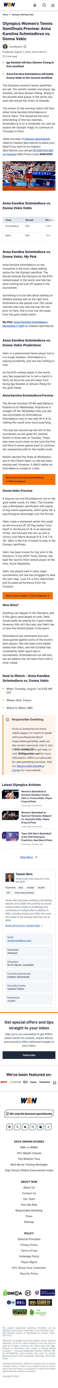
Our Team (29, 1199)
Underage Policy (29, 1256)
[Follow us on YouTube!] (25, 1127)
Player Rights (29, 1262)
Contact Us (29, 1193)
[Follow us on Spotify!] (40, 1127)
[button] (53, 5)
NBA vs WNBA (29, 1147)
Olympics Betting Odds (23, 14)
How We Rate (29, 1204)
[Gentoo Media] (16, 1302)
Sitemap (29, 1221)
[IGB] (44, 1292)
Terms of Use (29, 1250)
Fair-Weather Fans (29, 1158)
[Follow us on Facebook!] (9, 1127)
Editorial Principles (29, 1239)
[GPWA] (20, 1312)
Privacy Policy (29, 1244)
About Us (29, 1187)
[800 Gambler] (40, 1302)
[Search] (44, 5)
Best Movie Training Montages (29, 1164)
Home (5, 14)
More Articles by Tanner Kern (22, 925)
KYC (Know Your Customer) (29, 1267)
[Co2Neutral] (37, 1312)
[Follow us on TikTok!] (48, 1127)
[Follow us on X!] (17, 1127)
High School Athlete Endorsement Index (29, 1170)
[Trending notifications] (34, 5)
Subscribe (29, 1055)
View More (26, 857)
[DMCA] (12, 1292)
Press (29, 1216)
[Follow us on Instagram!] (33, 1127)
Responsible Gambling (29, 1210)
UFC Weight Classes (29, 1153)
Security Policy (29, 1273)
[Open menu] (52, 5)
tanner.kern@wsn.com (19, 940)
